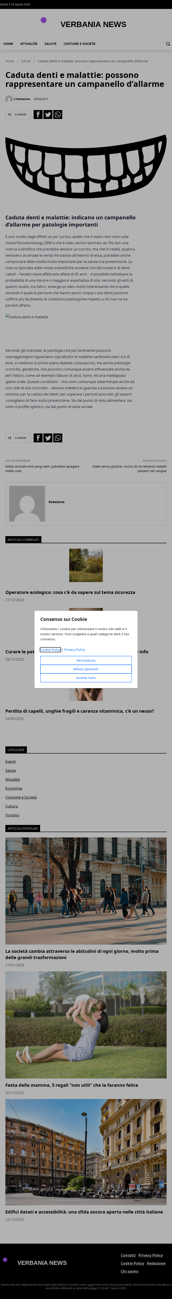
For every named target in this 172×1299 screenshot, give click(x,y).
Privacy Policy (74, 650)
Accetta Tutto (86, 678)
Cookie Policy (50, 650)
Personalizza (86, 660)
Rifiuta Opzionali (85, 669)
